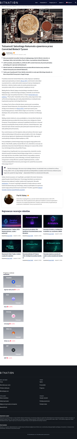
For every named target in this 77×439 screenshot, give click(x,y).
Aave (5, 307)
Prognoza (42, 388)
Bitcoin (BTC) (24, 81)
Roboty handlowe (4, 398)
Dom (36, 2)
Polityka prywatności (45, 401)
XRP (5, 358)
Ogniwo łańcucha (9, 290)
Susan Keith (9, 235)
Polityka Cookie (43, 404)
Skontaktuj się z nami (5, 385)
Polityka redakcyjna (4, 388)
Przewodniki (43, 2)
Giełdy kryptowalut (4, 401)
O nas (1, 382)
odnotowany (5, 183)
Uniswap (6, 324)
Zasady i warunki (44, 398)
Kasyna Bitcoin (3, 407)
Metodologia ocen (4, 391)
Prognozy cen (52, 2)
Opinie (60, 2)
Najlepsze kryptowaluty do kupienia (8, 404)
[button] (75, 3)
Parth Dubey (22, 195)
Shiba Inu (7, 341)
